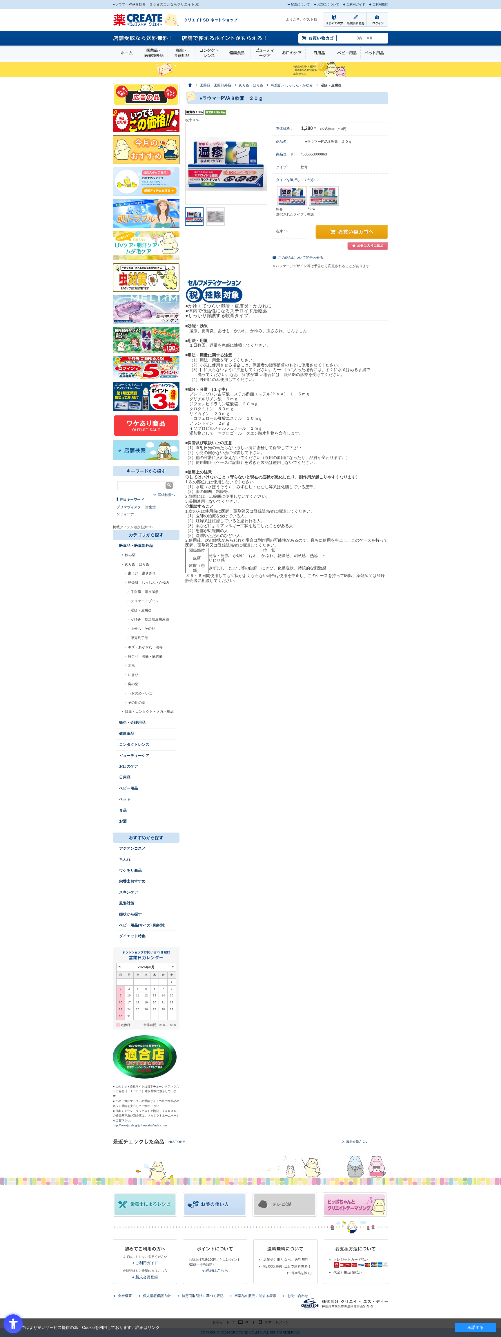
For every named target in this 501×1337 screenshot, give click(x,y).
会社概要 (125, 1296)
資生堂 (150, 507)
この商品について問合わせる (300, 258)
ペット (124, 799)
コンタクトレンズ (209, 53)
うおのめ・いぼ (140, 693)
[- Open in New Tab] (146, 309)
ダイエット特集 (132, 936)
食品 (123, 810)
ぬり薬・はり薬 (137, 564)
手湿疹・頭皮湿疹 (145, 592)
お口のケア (291, 53)
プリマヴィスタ (129, 507)
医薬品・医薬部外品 (154, 53)
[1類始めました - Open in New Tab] (146, 396)
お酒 (123, 821)
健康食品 (236, 53)
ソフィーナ (125, 514)
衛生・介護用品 (181, 53)
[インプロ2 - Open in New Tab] (146, 181)
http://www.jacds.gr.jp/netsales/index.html (140, 1125)
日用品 (319, 53)
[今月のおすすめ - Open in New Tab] (146, 149)
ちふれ (124, 859)
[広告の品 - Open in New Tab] (146, 94)
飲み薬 (130, 555)
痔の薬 (133, 684)
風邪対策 (126, 903)
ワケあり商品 (130, 870)
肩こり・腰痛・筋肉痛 (145, 656)
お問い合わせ (297, 1296)
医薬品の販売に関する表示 (255, 1296)
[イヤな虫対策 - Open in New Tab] (146, 277)
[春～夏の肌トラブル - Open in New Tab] (146, 213)
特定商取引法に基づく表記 (203, 1296)
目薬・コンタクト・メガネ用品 (149, 712)
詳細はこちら (217, 1270)
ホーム (126, 53)
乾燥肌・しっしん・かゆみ (149, 582)
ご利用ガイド (146, 1263)
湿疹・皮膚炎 (141, 610)
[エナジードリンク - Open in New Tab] (146, 340)
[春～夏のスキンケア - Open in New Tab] (146, 245)
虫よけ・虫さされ (142, 573)
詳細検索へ (166, 495)
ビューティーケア (264, 53)
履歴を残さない (357, 1141)
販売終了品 (139, 638)
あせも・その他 (143, 629)
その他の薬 (136, 703)
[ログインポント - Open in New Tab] (146, 367)
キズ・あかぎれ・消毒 (145, 647)
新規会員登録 (146, 1277)
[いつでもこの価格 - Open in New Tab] (146, 120)
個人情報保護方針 (157, 1296)
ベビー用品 (346, 53)
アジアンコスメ (132, 848)
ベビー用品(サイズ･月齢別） (143, 925)
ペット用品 (374, 53)
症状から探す (130, 914)
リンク (154, 1327)
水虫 (131, 665)
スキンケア (128, 892)
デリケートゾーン (145, 601)
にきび (133, 675)
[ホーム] (190, 85)
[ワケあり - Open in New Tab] (146, 425)
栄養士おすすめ (132, 881)
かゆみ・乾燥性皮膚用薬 (150, 619)
